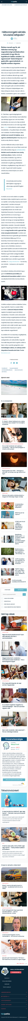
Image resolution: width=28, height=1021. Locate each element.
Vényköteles (7, 601)
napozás (4, 955)
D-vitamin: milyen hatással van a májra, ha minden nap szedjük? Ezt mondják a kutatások (13, 422)
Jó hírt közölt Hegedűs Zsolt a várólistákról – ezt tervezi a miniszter (13, 935)
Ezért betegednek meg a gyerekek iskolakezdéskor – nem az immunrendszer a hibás (12, 911)
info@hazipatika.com (23, 1017)
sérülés (6, 127)
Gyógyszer (7, 589)
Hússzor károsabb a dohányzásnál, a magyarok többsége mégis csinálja (13, 496)
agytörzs (4, 371)
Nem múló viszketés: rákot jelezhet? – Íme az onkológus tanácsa (13, 731)
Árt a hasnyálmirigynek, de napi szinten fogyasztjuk (11, 684)
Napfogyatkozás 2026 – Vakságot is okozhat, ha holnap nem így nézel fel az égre (13, 472)
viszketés (4, 727)
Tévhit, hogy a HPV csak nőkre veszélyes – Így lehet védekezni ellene (20, 572)
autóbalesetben (20, 150)
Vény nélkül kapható (9, 604)
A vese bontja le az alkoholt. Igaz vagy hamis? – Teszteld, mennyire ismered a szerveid (13, 813)
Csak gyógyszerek (9, 598)
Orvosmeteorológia (7, 4)
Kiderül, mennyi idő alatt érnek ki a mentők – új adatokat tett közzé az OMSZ (12, 887)
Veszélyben (5, 493)
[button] (14, 992)
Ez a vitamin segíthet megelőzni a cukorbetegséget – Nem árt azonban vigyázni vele (13, 706)
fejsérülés (4, 368)
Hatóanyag (20, 589)
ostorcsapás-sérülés (7, 370)
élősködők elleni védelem (21, 4)
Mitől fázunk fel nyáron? (19, 513)
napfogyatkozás (6, 468)
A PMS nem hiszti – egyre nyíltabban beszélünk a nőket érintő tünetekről (20, 525)
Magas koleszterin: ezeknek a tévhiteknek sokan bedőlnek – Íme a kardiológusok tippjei (13, 659)
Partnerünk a (15, 785)
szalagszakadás (14, 368)
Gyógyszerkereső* (6, 1000)
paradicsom (5, 632)
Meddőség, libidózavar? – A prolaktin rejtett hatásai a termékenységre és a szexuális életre (20, 539)
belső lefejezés (19, 370)
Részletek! (9, 189)
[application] (14, 387)
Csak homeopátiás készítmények (12, 607)
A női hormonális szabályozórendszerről (19, 581)
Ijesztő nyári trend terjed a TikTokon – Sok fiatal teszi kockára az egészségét (14, 958)
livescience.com (5, 353)
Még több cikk (20, 963)
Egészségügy (5, 883)
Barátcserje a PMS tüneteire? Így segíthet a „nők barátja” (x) (20, 551)
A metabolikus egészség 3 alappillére (19, 505)
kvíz (3, 808)
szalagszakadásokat (13, 261)
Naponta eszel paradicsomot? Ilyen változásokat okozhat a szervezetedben (13, 636)
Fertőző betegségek (7, 908)
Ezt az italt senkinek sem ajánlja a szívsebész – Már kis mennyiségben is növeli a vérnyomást (13, 447)
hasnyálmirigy (6, 681)
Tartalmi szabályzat (7, 987)
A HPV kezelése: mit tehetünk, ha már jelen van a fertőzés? (20, 561)
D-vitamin (4, 419)
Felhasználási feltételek (6, 981)
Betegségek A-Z (5, 996)
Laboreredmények (6, 992)
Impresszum (6, 978)
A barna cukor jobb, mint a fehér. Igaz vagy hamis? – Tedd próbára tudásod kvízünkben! (13, 847)
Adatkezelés (7, 984)
